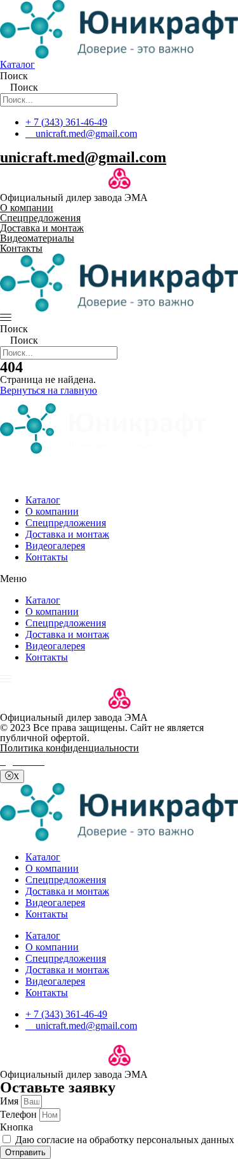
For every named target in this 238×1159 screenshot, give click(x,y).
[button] (119, 579)
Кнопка (16, 1127)
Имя (10, 1101)
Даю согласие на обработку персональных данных (124, 1139)
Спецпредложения (65, 522)
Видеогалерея (55, 545)
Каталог (42, 500)
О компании (52, 511)
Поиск (14, 75)
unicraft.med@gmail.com (83, 157)
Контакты (46, 557)
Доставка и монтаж (67, 534)
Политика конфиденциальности (69, 747)
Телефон (19, 1114)
